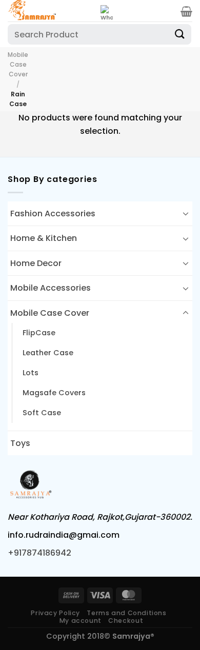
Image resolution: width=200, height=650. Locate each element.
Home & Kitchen (43, 238)
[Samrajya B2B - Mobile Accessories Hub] (50, 11)
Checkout (125, 620)
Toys (20, 443)
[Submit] (180, 34)
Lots (30, 373)
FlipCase (39, 333)
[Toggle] (186, 213)
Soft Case (42, 413)
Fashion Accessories (52, 213)
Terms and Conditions (126, 612)
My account (80, 620)
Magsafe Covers (54, 393)
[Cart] (186, 11)
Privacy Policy (55, 612)
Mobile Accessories (50, 288)
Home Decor (36, 263)
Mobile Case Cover (18, 64)
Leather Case (48, 353)
